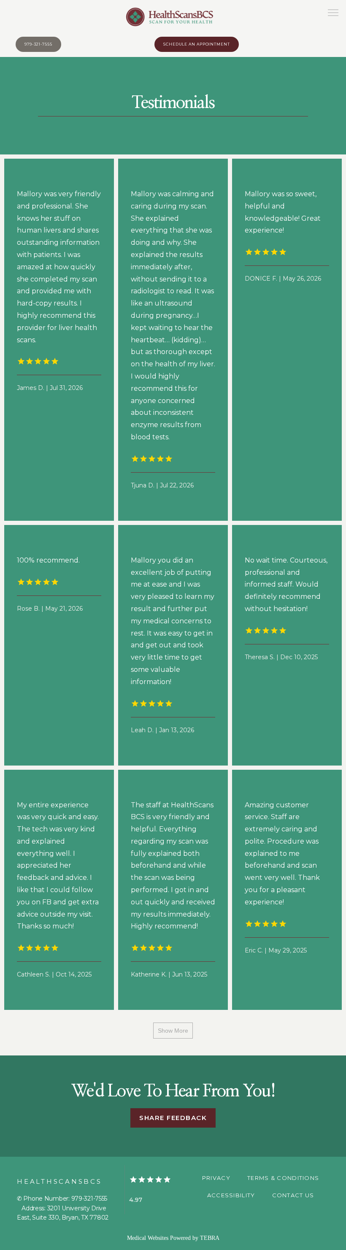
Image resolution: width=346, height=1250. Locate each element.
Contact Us (293, 1195)
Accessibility (231, 1195)
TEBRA (209, 1238)
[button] (333, 13)
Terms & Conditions (283, 1177)
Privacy (216, 1177)
